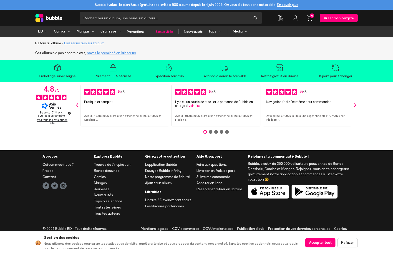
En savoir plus (287, 5)
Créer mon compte (339, 18)
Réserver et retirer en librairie (219, 189)
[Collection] (280, 18)
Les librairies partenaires (164, 206)
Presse (48, 170)
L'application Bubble (161, 164)
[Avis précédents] (77, 105)
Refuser (347, 242)
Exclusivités (164, 32)
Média (238, 31)
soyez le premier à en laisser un (111, 53)
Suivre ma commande (213, 177)
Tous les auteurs (107, 213)
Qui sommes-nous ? (58, 164)
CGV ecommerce (185, 228)
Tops (212, 31)
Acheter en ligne (209, 183)
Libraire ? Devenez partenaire (168, 200)
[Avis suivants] (355, 105)
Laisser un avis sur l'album (84, 43)
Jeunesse (108, 31)
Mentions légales (155, 228)
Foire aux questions (211, 164)
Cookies (340, 228)
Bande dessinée (107, 170)
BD (40, 31)
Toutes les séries (107, 207)
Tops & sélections (108, 201)
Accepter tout (320, 242)
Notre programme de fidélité (167, 177)
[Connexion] (295, 18)
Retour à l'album (48, 43)
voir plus (195, 106)
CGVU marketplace (218, 228)
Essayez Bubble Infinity (163, 170)
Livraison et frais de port (215, 170)
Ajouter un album (158, 183)
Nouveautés (193, 32)
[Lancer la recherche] (255, 18)
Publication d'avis (251, 228)
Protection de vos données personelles (299, 228)
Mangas (83, 31)
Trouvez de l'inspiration (112, 164)
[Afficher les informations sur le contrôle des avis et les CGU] (69, 113)
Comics (60, 31)
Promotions (135, 32)
